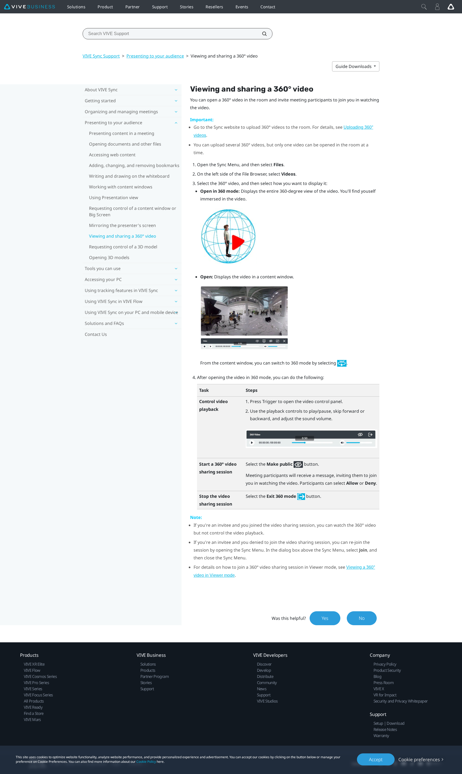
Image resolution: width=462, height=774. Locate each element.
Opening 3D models (109, 257)
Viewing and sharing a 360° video (122, 236)
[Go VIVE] (450, 6)
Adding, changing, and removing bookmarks (134, 165)
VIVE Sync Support (101, 56)
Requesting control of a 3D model (123, 247)
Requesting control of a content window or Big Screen (132, 211)
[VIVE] (29, 7)
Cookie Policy (146, 761)
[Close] (424, 6)
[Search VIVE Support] (261, 33)
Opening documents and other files (125, 144)
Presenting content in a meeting (121, 133)
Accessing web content (112, 155)
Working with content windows (120, 187)
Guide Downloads (354, 66)
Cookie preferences (419, 759)
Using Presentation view (113, 197)
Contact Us (96, 334)
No (362, 618)
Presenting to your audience (155, 56)
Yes (325, 618)
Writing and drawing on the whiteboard (129, 176)
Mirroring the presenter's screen (122, 225)
